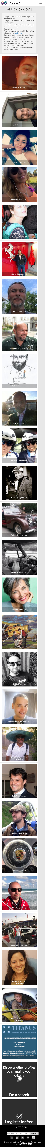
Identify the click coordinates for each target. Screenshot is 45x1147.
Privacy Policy (25, 1142)
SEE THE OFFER (19, 1036)
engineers (18, 33)
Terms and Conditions (11, 1142)
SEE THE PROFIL (19, 67)
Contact (33, 1142)
